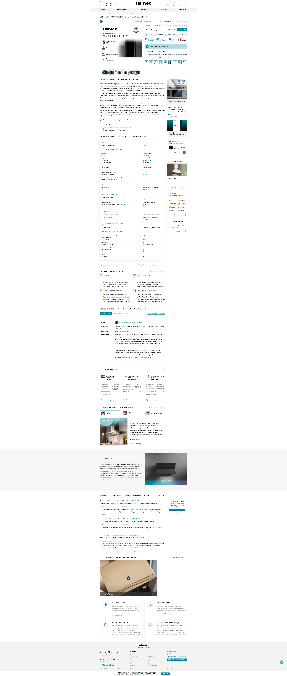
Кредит (132, 658)
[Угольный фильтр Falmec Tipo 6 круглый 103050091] (171, 147)
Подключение (133, 656)
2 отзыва (155, 21)
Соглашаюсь (165, 673)
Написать (177, 231)
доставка (150, 40)
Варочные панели (123, 9)
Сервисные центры (135, 663)
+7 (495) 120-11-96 (177, 226)
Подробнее (177, 214)
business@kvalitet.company (176, 656)
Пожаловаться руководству (177, 660)
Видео (149, 660)
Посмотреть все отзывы (156, 313)
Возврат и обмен (134, 662)
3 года (173, 40)
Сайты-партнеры (152, 665)
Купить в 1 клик (171, 29)
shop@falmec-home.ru (174, 653)
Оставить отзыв (106, 313)
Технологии (151, 663)
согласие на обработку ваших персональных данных (128, 673)
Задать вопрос (177, 510)
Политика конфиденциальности (137, 668)
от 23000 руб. (163, 40)
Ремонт (132, 660)
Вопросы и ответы (153, 655)
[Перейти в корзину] (179, 5)
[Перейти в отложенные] (167, 5)
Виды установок (152, 662)
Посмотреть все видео (179, 557)
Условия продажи (152, 668)
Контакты (132, 665)
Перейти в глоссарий (135, 443)
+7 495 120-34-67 (106, 4)
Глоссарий (150, 658)
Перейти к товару (106, 400)
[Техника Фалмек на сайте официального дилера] (143, 4)
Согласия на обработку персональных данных (144, 674)
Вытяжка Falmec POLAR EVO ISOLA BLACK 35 (128, 500)
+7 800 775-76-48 (106, 6)
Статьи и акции (167, 2)
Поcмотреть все (177, 514)
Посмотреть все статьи (177, 187)
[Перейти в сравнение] (173, 5)
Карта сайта (170, 668)
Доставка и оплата (135, 655)
